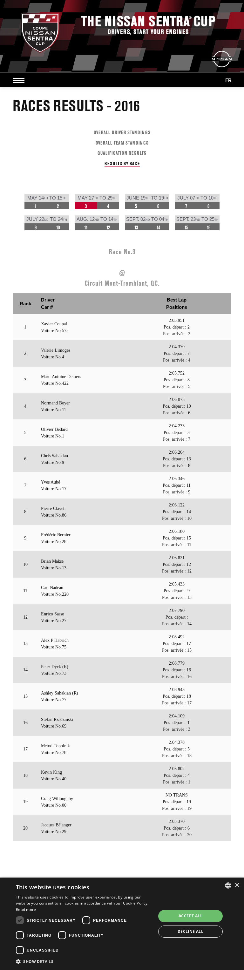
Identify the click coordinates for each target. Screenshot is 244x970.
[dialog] (122, 924)
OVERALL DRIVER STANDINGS (122, 132)
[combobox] (228, 885)
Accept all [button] (190, 916)
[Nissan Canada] (222, 58)
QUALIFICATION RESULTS (122, 153)
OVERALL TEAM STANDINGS (122, 143)
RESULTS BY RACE (122, 163)
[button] (84, 961)
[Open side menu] (20, 80)
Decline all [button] (190, 931)
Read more (26, 909)
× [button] (236, 885)
